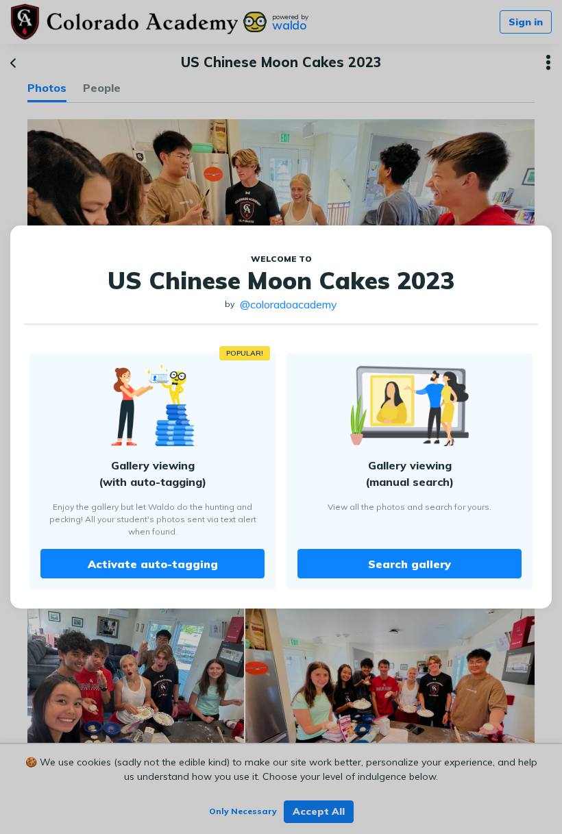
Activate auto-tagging (153, 564)
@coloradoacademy (288, 304)
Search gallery (409, 564)
